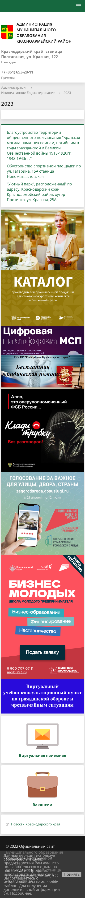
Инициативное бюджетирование (28, 92)
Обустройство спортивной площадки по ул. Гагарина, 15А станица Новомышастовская (44, 171)
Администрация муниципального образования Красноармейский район (44, 33)
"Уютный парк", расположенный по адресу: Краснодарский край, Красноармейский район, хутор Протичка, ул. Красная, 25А (39, 191)
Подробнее (20, 893)
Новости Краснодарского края (35, 824)
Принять (72, 874)
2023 (67, 92)
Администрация (14, 87)
